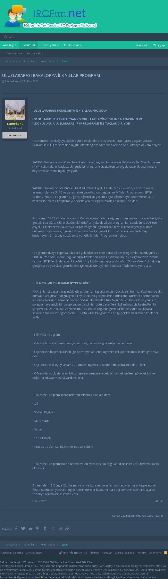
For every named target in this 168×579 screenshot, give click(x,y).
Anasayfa (9, 45)
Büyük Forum (34, 553)
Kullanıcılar (71, 45)
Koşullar (107, 553)
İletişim (94, 553)
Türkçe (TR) (80, 553)
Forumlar (28, 45)
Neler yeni (48, 45)
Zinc (65, 553)
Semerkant (12, 81)
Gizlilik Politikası (125, 553)
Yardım (141, 553)
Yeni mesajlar (14, 53)
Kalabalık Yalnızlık (12, 553)
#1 (161, 501)
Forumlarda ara (36, 53)
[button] (58, 45)
